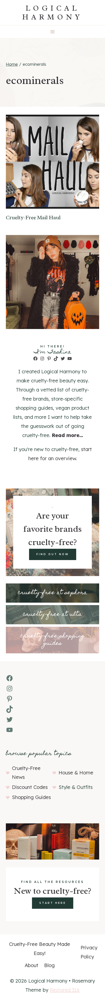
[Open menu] (52, 31)
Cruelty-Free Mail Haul (33, 217)
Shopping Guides (31, 797)
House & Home (76, 772)
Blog (49, 965)
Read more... (67, 435)
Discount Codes (30, 787)
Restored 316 (65, 990)
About (31, 965)
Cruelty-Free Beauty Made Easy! (39, 948)
